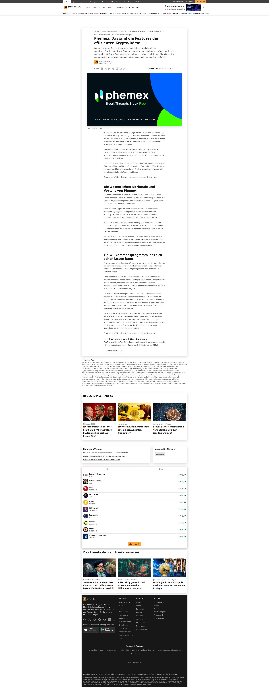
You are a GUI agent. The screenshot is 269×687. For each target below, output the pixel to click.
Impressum (123, 615)
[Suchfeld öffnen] (204, 7)
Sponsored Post (107, 61)
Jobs (120, 608)
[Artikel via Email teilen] (120, 68)
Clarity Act (135, 7)
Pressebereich (159, 618)
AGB (129, 663)
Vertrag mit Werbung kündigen (143, 650)
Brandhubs (140, 622)
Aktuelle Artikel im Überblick (110, 31)
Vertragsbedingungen (96, 650)
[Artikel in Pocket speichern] (117, 68)
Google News (141, 629)
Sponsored (124, 31)
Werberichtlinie (125, 632)
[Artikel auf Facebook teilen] (101, 68)
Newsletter (140, 626)
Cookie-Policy (124, 650)
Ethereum (96, 7)
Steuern (110, 7)
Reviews (139, 612)
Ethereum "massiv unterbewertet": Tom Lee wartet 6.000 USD (105, 453)
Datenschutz (124, 618)
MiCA (128, 7)
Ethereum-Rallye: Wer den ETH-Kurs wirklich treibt (101, 459)
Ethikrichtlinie (124, 628)
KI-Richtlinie (123, 638)
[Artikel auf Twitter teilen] (105, 68)
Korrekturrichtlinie (126, 635)
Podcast (139, 616)
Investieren (120, 7)
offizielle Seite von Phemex (124, 177)
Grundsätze (123, 625)
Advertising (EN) (160, 611)
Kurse (138, 606)
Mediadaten (123, 611)
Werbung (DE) (159, 615)
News (138, 602)
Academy (139, 619)
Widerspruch (135, 654)
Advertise (190, 2)
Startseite (97, 31)
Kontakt (157, 608)
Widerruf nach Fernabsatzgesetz (169, 650)
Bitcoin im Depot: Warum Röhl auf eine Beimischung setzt (104, 456)
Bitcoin (88, 7)
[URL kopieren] (124, 68)
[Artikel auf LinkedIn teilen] (109, 68)
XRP (103, 7)
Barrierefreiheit (125, 622)
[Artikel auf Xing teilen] (113, 68)
